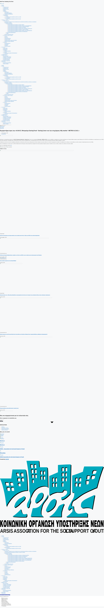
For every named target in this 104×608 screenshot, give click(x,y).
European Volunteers (6, 59)
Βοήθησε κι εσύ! (4, 54)
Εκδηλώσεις (5, 579)
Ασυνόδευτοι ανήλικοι (8, 22)
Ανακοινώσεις (5, 109)
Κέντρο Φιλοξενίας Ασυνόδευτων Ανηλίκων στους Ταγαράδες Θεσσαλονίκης (20, 28)
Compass (6, 45)
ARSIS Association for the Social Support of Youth (12, 457)
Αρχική (3, 5)
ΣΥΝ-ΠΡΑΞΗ (7, 568)
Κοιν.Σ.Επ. (6, 37)
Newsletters (5, 110)
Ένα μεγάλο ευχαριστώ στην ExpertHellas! (8, 260)
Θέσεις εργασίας (5, 63)
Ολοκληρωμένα (7, 17)
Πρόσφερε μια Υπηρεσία (7, 57)
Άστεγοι (6, 36)
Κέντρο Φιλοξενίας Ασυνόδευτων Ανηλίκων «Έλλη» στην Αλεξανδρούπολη (19, 25)
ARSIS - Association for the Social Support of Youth (12, 448)
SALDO (7, 459)
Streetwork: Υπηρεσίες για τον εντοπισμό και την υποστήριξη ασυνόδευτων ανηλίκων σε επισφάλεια (20, 21)
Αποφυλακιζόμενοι (8, 38)
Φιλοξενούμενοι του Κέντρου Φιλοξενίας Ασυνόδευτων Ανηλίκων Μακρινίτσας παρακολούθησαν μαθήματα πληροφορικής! (23, 334)
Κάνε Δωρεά (3, 592)
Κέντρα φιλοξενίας (9, 23)
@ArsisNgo (2, 453)
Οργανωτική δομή (6, 9)
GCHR (7, 33)
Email (1, 420)
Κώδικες (4, 70)
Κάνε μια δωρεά (5, 55)
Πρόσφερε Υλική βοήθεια (7, 56)
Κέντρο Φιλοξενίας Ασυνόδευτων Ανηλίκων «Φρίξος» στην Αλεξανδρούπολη (20, 30)
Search (1, 125)
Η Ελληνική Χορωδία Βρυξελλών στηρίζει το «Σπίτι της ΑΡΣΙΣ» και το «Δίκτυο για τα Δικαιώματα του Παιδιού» (21, 255)
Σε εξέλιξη (6, 545)
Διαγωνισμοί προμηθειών (7, 62)
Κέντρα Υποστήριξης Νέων (9, 34)
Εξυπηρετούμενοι (7, 43)
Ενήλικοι (6, 572)
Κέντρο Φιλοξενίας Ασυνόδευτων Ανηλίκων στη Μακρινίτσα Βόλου (18, 26)
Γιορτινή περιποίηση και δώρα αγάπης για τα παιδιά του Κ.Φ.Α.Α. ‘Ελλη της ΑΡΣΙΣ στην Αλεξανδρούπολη (19, 235)
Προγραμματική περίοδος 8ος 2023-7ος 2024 (13, 18)
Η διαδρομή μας (5, 8)
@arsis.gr (2, 440)
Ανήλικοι (6, 571)
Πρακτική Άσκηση (7, 46)
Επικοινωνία (3, 593)
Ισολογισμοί (7, 72)
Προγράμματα (5, 544)
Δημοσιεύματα (5, 581)
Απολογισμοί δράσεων (8, 543)
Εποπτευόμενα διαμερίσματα (11, 32)
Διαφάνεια (4, 71)
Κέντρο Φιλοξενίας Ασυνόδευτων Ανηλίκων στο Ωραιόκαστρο (17, 31)
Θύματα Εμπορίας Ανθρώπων (9, 41)
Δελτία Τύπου (5, 108)
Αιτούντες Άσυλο (7, 39)
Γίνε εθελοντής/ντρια (6, 58)
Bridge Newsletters (8, 111)
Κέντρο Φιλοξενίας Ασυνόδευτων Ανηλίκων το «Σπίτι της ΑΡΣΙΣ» (18, 29)
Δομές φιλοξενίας (9, 554)
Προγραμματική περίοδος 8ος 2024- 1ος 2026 (13, 16)
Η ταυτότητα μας (6, 7)
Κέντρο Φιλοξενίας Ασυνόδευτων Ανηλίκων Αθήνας (16, 24)
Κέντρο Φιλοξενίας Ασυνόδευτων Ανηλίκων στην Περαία (17, 27)
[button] (5, 594)
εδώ (11, 145)
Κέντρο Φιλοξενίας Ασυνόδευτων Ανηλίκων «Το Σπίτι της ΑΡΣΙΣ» (15, 552)
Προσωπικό (6, 44)
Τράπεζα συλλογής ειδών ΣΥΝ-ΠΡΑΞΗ (11, 40)
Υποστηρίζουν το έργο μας (6, 60)
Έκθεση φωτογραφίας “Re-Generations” (11, 580)
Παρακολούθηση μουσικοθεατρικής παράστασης (9, 408)
